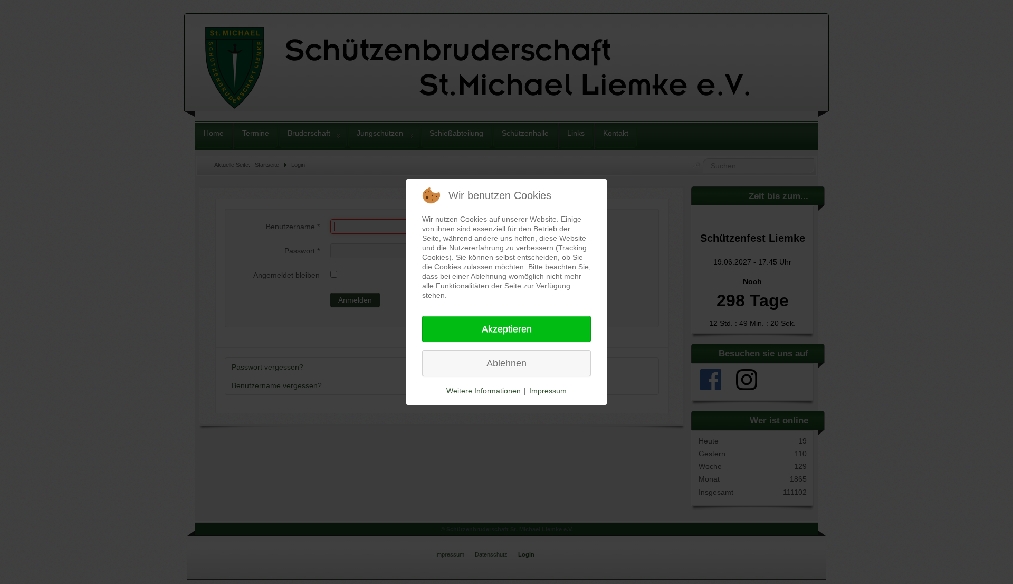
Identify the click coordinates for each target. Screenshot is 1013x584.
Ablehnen (506, 363)
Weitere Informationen (483, 391)
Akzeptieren (507, 329)
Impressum (548, 391)
